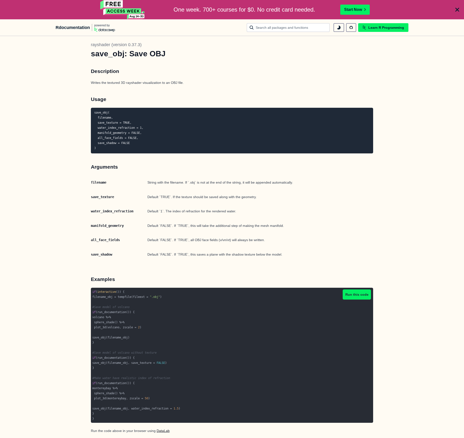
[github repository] (351, 27)
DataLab (163, 431)
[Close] (457, 9)
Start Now (353, 9)
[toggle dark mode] (339, 27)
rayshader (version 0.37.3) (116, 44)
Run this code (357, 294)
